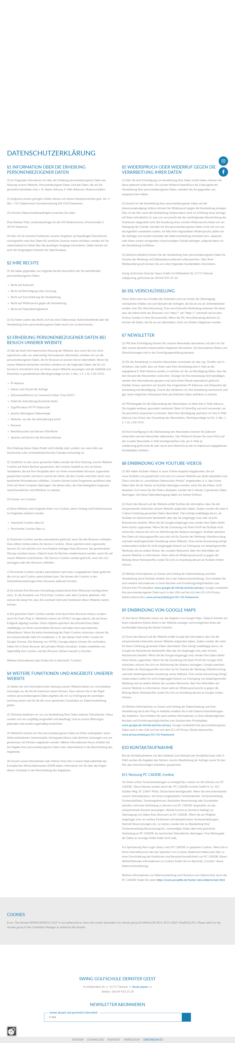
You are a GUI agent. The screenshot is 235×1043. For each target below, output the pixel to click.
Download (95, 1039)
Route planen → (142, 987)
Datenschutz (153, 1039)
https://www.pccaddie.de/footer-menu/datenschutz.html (191, 880)
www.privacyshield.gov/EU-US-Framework (172, 597)
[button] (186, 1017)
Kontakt (114, 1039)
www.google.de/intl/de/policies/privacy (179, 588)
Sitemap (78, 1039)
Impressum (132, 1039)
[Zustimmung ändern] (11, 1031)
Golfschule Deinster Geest (117, 968)
